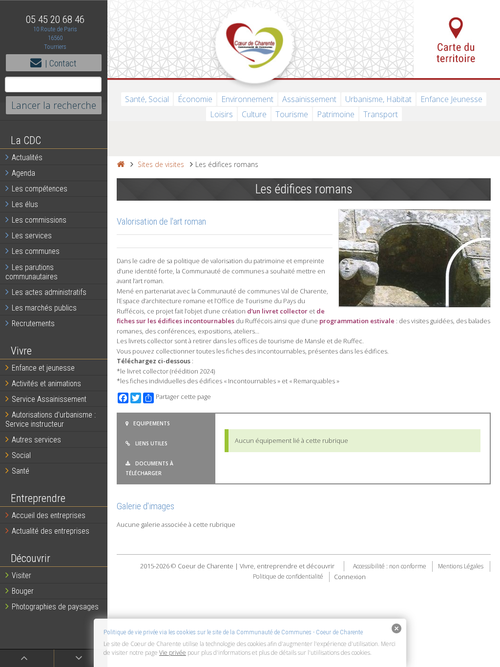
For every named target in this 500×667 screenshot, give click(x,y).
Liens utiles (151, 443)
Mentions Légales (460, 566)
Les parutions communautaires (31, 272)
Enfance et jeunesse (43, 368)
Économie (195, 99)
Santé (20, 471)
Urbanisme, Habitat (378, 99)
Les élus (25, 204)
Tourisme (291, 114)
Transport (380, 114)
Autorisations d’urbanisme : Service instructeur (50, 419)
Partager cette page (183, 397)
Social (21, 455)
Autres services (36, 439)
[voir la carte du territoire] (457, 39)
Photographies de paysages (55, 606)
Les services (32, 235)
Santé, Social (147, 99)
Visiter (21, 575)
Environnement (247, 99)
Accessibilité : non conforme (389, 566)
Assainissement (309, 99)
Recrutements (33, 323)
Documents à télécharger (149, 468)
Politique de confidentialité (288, 577)
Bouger (23, 591)
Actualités (27, 157)
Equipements (151, 423)
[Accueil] (121, 164)
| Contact (61, 63)
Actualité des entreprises (50, 531)
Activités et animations (46, 383)
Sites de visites (161, 164)
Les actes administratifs (49, 292)
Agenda (23, 173)
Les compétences (39, 188)
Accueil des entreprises (48, 515)
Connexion (350, 576)
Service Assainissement (49, 399)
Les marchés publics (44, 308)
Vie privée (172, 652)
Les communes (36, 251)
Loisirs (221, 114)
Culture (254, 114)
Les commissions (39, 220)
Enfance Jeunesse (451, 99)
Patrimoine (335, 114)
